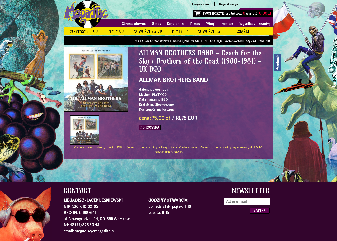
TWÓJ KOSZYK (213, 13)
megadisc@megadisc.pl (94, 230)
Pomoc (195, 23)
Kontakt (227, 23)
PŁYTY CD (115, 31)
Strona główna (134, 23)
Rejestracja (228, 4)
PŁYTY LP (180, 31)
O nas (156, 23)
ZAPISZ (259, 210)
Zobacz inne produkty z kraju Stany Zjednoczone (161, 147)
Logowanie (201, 4)
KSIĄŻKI (242, 31)
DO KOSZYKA (149, 127)
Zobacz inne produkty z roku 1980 (98, 147)
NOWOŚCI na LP (212, 31)
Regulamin (175, 23)
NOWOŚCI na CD (148, 31)
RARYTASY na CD (83, 31)
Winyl (210, 23)
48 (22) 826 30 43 (84, 224)
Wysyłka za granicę (254, 23)
